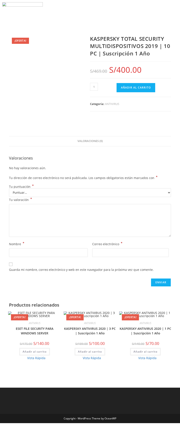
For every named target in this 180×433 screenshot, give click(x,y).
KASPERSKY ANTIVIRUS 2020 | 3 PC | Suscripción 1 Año (90, 331)
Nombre (16, 243)
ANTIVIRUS (112, 104)
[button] (10, 19)
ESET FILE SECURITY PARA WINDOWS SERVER (34, 331)
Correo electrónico (107, 243)
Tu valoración (20, 199)
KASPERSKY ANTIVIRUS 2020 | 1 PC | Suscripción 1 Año (145, 331)
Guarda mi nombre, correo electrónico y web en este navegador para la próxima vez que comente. (81, 270)
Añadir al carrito (136, 87)
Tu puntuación (21, 186)
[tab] (90, 141)
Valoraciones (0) (90, 141)
